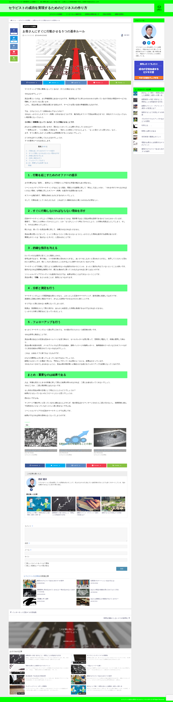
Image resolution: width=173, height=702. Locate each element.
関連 (29, 165)
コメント (29, 526)
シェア (14, 32)
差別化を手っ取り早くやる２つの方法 (107, 450)
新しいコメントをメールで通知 (37, 563)
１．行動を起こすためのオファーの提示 (40, 151)
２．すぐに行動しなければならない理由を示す (42, 153)
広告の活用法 (107, 14)
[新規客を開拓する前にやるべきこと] (41, 437)
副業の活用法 (119, 14)
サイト (27, 556)
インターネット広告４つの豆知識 (24, 612)
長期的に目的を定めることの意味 (71, 450)
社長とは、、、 (147, 125)
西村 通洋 (126, 35)
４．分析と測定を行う (34, 158)
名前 (27, 543)
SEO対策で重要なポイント (151, 136)
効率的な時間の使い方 (92, 14)
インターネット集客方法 (73, 14)
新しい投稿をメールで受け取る (37, 565)
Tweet (14, 40)
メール (28, 550)
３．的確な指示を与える (34, 155)
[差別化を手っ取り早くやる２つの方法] (110, 437)
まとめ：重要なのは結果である (37, 163)
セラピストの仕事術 (56, 14)
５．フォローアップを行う (35, 160)
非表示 (44, 146)
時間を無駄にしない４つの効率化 (116, 618)
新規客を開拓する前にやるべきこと (37, 450)
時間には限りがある (149, 131)
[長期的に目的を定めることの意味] (75, 437)
